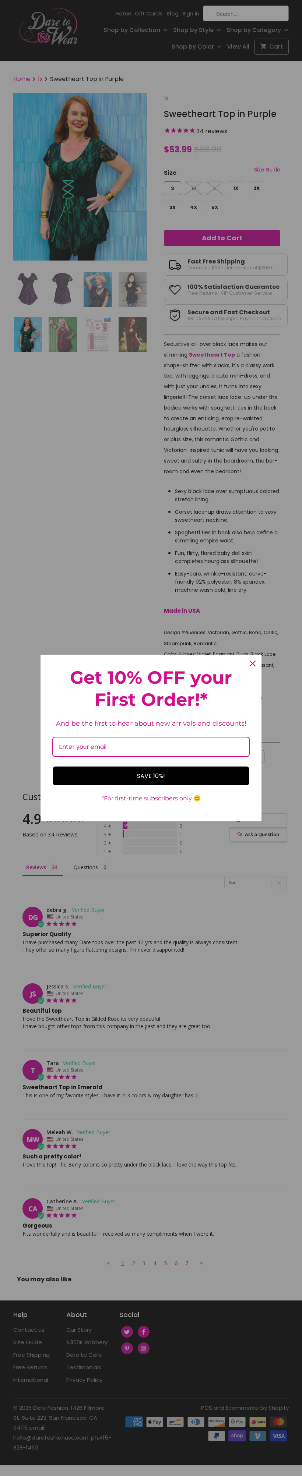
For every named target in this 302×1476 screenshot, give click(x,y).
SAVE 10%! (151, 776)
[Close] (252, 663)
